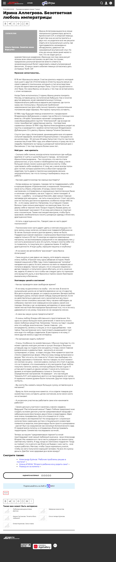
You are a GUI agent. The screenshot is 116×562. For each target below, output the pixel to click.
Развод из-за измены (29, 466)
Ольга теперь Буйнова (57, 516)
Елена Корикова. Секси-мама (23, 523)
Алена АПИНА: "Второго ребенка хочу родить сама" (43, 464)
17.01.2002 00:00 (8, 9)
